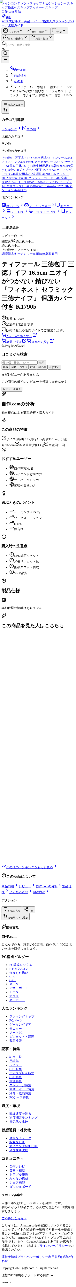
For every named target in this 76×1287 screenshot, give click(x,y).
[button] (38, 246)
